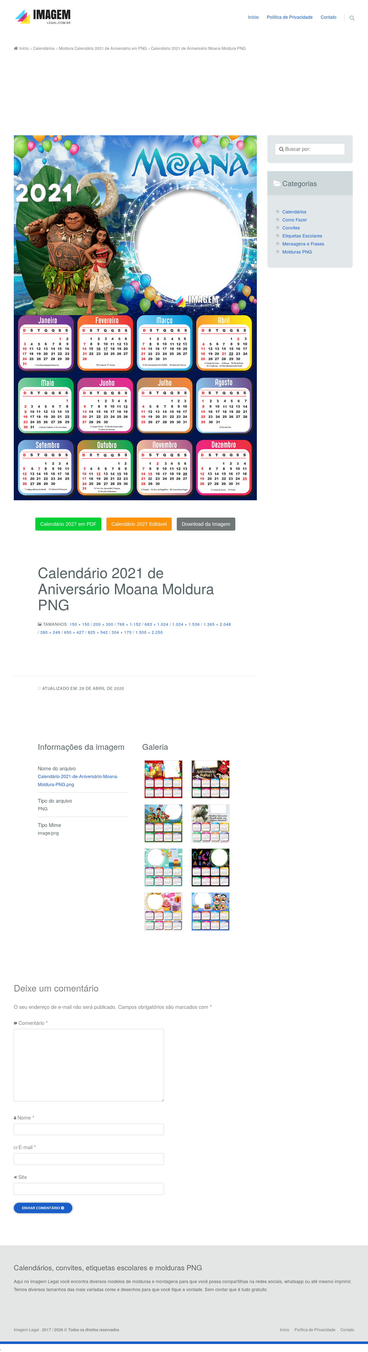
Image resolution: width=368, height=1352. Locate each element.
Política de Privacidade (290, 17)
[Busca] (347, 12)
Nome (26, 1117)
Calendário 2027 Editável (139, 524)
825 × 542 (98, 632)
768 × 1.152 (129, 624)
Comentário (33, 1022)
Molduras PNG (297, 252)
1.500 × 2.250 (149, 632)
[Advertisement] (184, 90)
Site (22, 1176)
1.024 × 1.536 (186, 624)
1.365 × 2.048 (217, 624)
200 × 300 (103, 624)
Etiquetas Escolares (302, 235)
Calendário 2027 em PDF (68, 524)
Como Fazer (294, 219)
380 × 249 (50, 632)
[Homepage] (42, 17)
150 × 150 (80, 624)
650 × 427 (74, 632)
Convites (291, 227)
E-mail (27, 1147)
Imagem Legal (26, 1329)
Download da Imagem (206, 524)
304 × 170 (122, 632)
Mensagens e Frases (303, 243)
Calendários (294, 211)
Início (253, 17)
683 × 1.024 (156, 624)
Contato (328, 17)
